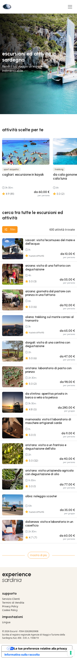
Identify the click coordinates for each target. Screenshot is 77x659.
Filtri (12, 229)
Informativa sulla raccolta (22, 654)
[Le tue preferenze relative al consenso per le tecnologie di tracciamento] (70, 652)
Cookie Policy (10, 610)
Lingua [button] (6, 622)
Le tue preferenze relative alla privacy (40, 648)
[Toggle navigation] (70, 6)
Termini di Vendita (13, 602)
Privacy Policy (10, 606)
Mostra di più (38, 555)
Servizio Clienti (11, 599)
